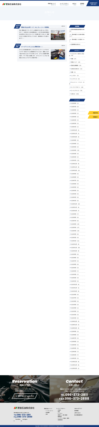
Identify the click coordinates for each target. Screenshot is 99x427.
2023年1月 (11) (75, 240)
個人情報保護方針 (78, 415)
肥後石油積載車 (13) (76, 65)
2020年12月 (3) (75, 321)
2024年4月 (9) (75, 190)
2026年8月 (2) (75, 103)
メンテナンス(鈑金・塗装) (63, 418)
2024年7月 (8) (75, 180)
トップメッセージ (49, 410)
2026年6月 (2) (75, 110)
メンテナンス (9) (75, 78)
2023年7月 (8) (75, 220)
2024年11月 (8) (75, 167)
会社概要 (48, 412)
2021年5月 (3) (75, 304)
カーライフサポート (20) (77, 87)
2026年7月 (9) (75, 106)
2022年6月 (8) (75, 264)
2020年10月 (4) (75, 328)
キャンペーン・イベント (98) (76, 83)
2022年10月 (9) (75, 250)
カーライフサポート (64, 4)
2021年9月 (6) (75, 294)
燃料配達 (60, 416)
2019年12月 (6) (75, 361)
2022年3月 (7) (75, 274)
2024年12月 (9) (75, 163)
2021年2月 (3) (75, 314)
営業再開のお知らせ (75, 44)
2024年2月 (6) (75, 197)
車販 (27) (73, 58)
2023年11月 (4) (75, 207)
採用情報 (82, 4)
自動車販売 (60, 419)
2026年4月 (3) (75, 116)
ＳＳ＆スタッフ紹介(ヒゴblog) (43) (76, 54)
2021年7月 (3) (75, 297)
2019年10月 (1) (75, 368)
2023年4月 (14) (75, 230)
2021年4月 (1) (75, 307)
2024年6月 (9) (75, 183)
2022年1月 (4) (75, 281)
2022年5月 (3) (75, 267)
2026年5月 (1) (75, 113)
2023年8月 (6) (75, 217)
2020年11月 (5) (75, 324)
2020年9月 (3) (75, 331)
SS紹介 (59, 410)
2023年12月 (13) (75, 203)
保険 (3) (73, 72)
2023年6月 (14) (75, 224)
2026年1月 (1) (75, 126)
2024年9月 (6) (75, 173)
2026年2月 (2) (75, 123)
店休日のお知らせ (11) (76, 68)
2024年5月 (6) (75, 187)
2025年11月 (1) (75, 133)
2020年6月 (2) (75, 341)
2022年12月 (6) (75, 244)
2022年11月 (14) (75, 247)
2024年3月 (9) (75, 193)
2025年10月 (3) (75, 136)
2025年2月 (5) (75, 156)
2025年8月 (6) (75, 140)
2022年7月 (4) (75, 260)
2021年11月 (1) (75, 287)
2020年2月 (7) (75, 354)
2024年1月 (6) (75, 200)
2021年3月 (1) (75, 311)
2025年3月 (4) (75, 153)
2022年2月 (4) (75, 277)
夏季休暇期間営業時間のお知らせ (76, 30)
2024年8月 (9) (75, 177)
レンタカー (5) (75, 75)
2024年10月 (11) (75, 170)
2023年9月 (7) (75, 214)
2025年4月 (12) (75, 150)
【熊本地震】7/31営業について (77, 40)
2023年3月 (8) (75, 234)
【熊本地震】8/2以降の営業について (77, 35)
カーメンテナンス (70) (76, 90)
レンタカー (60, 413)
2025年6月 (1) (75, 143)
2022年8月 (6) (75, 257)
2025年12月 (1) (75, 130)
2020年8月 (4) (75, 334)
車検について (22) (75, 62)
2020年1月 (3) (75, 358)
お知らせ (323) (75, 93)
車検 (59, 411)
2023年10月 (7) (75, 210)
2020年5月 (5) (75, 344)
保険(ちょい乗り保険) (62, 415)
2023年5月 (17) (75, 227)
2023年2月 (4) (75, 237)
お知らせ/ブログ (78, 408)
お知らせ (74, 4)
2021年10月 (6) (75, 291)
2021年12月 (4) (75, 284)
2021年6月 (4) (75, 301)
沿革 (47, 414)
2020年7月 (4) (75, 338)
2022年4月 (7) (75, 271)
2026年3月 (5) (75, 120)
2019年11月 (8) (75, 364)
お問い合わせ (77, 413)
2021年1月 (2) (75, 318)
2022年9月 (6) (75, 254)
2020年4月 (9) (75, 348)
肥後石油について (52, 4)
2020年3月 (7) (75, 351)
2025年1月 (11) (75, 160)
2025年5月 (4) (75, 146)
